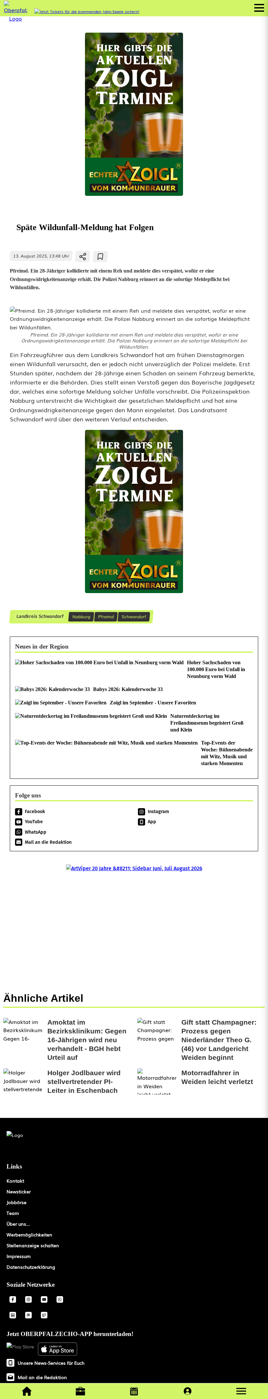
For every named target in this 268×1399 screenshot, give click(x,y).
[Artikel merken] (100, 256)
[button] (241, 1391)
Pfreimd (106, 616)
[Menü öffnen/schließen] (259, 8)
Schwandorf (133, 616)
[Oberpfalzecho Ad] (86, 11)
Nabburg (81, 616)
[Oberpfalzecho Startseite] (15, 18)
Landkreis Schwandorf (39, 616)
